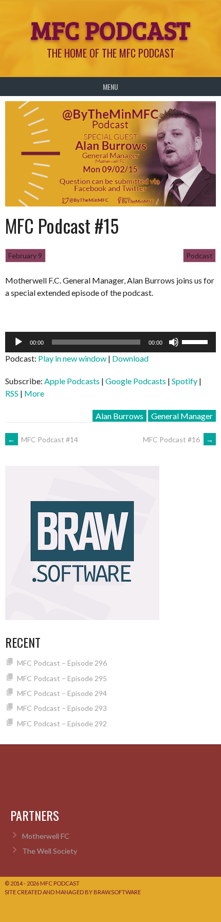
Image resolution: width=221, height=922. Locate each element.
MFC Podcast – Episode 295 (62, 678)
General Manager (182, 416)
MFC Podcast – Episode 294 (62, 693)
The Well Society (49, 850)
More (34, 393)
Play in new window (72, 358)
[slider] (196, 341)
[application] (110, 342)
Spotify (184, 381)
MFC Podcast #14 (43, 439)
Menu (110, 86)
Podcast (199, 255)
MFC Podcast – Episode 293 (62, 708)
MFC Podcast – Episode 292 (62, 723)
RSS (12, 393)
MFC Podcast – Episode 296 (62, 662)
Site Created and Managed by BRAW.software (73, 892)
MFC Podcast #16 (178, 439)
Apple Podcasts (72, 381)
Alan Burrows (119, 416)
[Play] (18, 342)
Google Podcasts (135, 381)
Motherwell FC (45, 836)
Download (130, 358)
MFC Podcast (110, 29)
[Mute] (174, 342)
